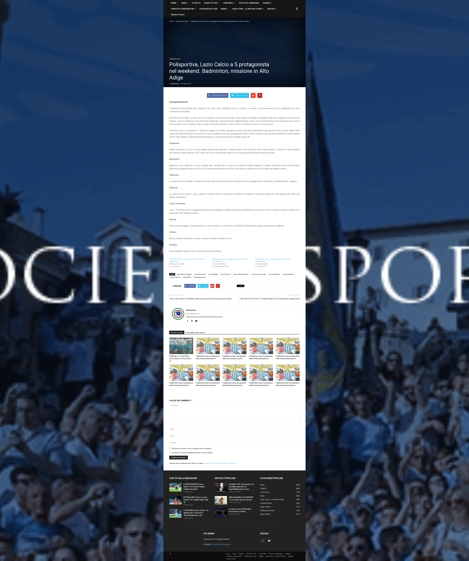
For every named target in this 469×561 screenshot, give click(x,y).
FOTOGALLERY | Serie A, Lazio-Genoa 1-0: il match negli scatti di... (195, 499)
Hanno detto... (265, 514)
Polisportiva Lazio (208, 9)
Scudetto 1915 (211, 3)
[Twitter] (197, 321)
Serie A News (265, 507)
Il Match (196, 3)
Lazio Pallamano (274, 274)
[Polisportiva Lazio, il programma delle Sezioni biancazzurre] (208, 346)
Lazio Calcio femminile (241, 274)
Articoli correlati (177, 333)
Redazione (175, 83)
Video (262, 496)
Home (173, 3)
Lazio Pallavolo (175, 277)
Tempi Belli (228, 3)
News (184, 3)
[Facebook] (188, 321)
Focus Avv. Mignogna (249, 3)
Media (223, 9)
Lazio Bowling (213, 274)
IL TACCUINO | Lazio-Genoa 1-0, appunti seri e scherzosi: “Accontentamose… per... (195, 512)
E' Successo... (265, 492)
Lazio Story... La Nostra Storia (272, 499)
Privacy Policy (178, 14)
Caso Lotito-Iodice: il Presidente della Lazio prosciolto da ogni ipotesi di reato (200, 299)
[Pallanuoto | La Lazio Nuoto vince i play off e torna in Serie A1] (181, 346)
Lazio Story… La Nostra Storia (247, 9)
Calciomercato (266, 503)
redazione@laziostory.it (221, 544)
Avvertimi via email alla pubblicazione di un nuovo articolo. (192, 453)
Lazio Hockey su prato (258, 274)
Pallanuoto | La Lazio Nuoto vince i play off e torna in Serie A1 (180, 358)
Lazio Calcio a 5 (225, 274)
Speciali (271, 9)
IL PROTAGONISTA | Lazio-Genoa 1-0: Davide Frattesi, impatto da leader (194, 486)
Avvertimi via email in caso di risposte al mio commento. (192, 448)
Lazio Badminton (200, 274)
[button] (297, 9)
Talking (266, 3)
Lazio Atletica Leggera (184, 274)
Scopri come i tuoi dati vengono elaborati (220, 463)
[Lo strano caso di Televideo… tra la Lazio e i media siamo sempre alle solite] (221, 512)
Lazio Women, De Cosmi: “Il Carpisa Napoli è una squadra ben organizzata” (270, 299)
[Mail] (193, 321)
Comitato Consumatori (182, 9)
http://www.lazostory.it (192, 313)
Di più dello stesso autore (195, 333)
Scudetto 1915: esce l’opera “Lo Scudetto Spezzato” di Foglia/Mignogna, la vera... (241, 486)
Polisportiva (187, 277)
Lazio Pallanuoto (288, 274)
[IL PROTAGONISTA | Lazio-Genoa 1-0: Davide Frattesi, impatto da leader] (175, 487)
